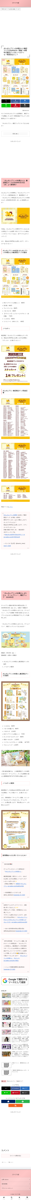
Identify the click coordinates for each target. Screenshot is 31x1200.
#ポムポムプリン (22, 917)
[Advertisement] (15, 26)
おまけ (4, 1081)
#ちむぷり (6, 919)
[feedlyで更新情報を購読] (23, 1101)
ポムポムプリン (12, 1081)
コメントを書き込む (15, 1155)
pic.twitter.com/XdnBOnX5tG (16, 886)
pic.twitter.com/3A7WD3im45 (12, 537)
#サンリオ (22, 534)
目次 (14, 133)
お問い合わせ (5, 1179)
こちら (11, 507)
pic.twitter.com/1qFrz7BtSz (11, 960)
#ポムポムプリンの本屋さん (13, 871)
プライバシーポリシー (7, 1188)
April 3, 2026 (7, 546)
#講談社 (18, 883)
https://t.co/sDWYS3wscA (12, 534)
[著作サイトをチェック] (8, 1101)
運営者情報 (4, 1184)
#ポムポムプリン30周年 (10, 515)
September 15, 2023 (19, 895)
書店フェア (20, 1081)
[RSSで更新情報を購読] (15, 1105)
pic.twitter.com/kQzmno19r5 (19, 922)
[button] (25, 105)
